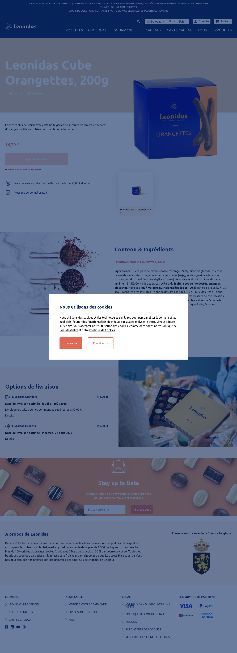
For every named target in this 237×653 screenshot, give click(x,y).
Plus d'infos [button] (100, 343)
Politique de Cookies (102, 330)
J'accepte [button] (71, 343)
